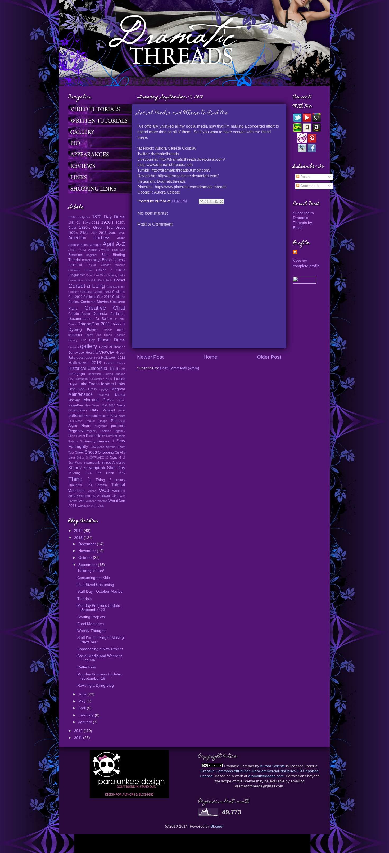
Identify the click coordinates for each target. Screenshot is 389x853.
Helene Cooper (114, 363)
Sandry (90, 441)
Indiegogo (76, 374)
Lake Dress (89, 383)
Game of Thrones (112, 347)
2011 (78, 738)
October (85, 558)
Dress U (118, 324)
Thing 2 (103, 480)
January (85, 722)
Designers (117, 314)
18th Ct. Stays (79, 223)
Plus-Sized (75, 421)
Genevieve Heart (81, 352)
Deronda (100, 314)
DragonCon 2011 (93, 323)
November (87, 551)
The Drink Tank (110, 473)
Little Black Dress (82, 389)
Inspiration (94, 373)
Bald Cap (118, 250)
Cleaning (111, 275)
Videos (92, 490)
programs (101, 426)
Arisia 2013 (77, 250)
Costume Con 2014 (97, 297)
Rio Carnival (109, 435)
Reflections (86, 667)
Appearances (78, 245)
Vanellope (76, 491)
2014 (79, 531)
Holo (122, 368)
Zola (101, 506)
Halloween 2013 (84, 362)
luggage (104, 389)
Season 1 (106, 441)
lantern (107, 383)
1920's (107, 222)
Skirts (80, 457)
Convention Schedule (82, 280)
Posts (304, 177)
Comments (309, 186)
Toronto (101, 485)
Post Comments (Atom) (179, 368)
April (82, 708)
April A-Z (114, 244)
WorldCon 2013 (87, 506)
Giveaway (104, 352)
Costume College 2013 (95, 291)
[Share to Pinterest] (221, 201)
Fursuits (73, 347)
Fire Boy (88, 340)
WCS (104, 490)
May (82, 701)
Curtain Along (79, 314)
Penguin (91, 416)
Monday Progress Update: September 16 (99, 676)
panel (121, 410)
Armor (92, 250)
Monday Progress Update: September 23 (99, 608)
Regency (75, 431)
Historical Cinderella (87, 368)
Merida (120, 395)
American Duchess (89, 237)
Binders (87, 260)
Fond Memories (90, 624)
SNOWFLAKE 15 (97, 457)
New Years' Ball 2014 (100, 405)
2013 (103, 233)
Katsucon (81, 378)
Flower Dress (111, 339)
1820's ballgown (79, 217)
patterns (75, 415)
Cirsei (89, 275)
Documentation (81, 319)
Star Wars (75, 462)
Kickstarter (97, 378)
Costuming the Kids (93, 578)
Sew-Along (97, 446)
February (86, 715)
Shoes (91, 452)
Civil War (99, 275)
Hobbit (113, 369)
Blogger (217, 826)
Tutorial (118, 484)
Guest (80, 357)
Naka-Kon (75, 405)
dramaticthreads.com (266, 776)
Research (93, 436)
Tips (89, 485)
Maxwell (104, 394)
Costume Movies (94, 302)
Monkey (74, 400)
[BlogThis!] (206, 201)
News (121, 405)
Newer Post (150, 357)
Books (107, 260)
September (88, 565)
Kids (109, 379)
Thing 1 (79, 479)
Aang (113, 233)
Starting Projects (91, 617)
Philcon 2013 (107, 416)
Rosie (121, 435)
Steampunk (91, 462)
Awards (104, 250)
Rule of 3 (75, 441)
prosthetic (118, 426)
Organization (77, 410)
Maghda (118, 389)
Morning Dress (98, 399)
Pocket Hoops (96, 421)
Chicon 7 (104, 270)
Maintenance (80, 394)
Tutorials (84, 599)
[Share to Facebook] (216, 201)
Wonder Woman (96, 500)
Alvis (122, 232)
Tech (88, 473)
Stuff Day (116, 467)
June (83, 694)
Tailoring (74, 473)
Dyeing (75, 329)
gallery (88, 346)
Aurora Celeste (272, 766)
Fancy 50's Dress (98, 334)
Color (121, 275)
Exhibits (107, 329)
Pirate (121, 415)
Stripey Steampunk (86, 467)
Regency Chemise (98, 431)
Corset (119, 280)
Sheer (79, 452)
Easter (92, 330)
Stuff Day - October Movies (100, 592)
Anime (121, 238)
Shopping (106, 452)
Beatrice (75, 255)
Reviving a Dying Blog (95, 686)
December (87, 544)
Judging (108, 373)
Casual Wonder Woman (106, 265)
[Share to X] (211, 201)
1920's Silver (78, 233)
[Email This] (201, 201)
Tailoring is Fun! (90, 571)
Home (210, 357)
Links (120, 383)
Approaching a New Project (100, 649)
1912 (95, 223)
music (121, 400)
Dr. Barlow (104, 319)
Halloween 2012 (113, 358)
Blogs (97, 260)
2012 (94, 232)
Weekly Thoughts (91, 631)
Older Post (269, 357)
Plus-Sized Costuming (95, 585)
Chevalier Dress (80, 270)
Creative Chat (104, 307)
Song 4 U (117, 457)
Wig (81, 501)
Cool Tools (105, 280)
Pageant (109, 410)
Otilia (94, 410)
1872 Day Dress (108, 216)
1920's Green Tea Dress (102, 228)
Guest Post (92, 357)
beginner (91, 255)
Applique (95, 245)
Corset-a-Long (86, 285)
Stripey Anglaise (113, 462)
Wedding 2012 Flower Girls (97, 496)
